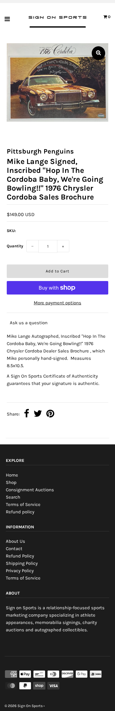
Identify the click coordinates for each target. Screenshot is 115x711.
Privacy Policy (20, 570)
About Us (15, 541)
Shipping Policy (22, 563)
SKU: (11, 230)
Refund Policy (20, 556)
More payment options (57, 303)
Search (13, 497)
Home (12, 475)
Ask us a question (29, 322)
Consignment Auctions (30, 489)
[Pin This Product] (50, 414)
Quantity (15, 246)
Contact (14, 548)
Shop (11, 482)
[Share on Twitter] (37, 414)
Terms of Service (23, 504)
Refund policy (20, 512)
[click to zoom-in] (98, 53)
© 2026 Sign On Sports (24, 706)
